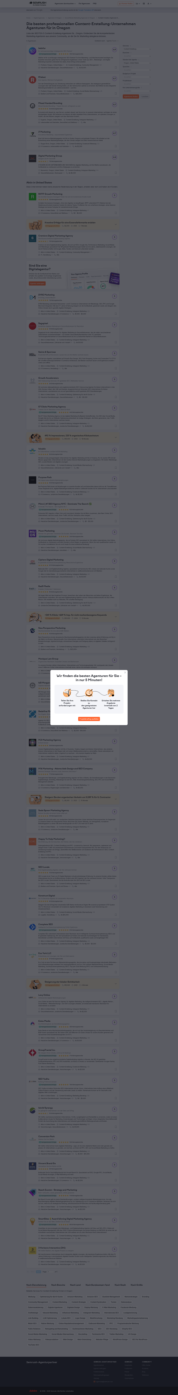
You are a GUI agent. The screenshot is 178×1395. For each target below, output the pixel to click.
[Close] (125, 672)
